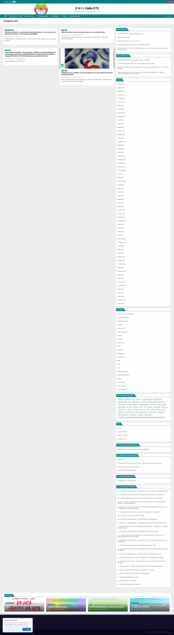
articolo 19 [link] (138, 399)
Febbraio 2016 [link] (121, 256)
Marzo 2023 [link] (120, 152)
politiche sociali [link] (143, 412)
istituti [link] (148, 409)
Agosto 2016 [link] (121, 246)
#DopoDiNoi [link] (120, 399)
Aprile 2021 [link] (120, 174)
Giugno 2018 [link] (121, 228)
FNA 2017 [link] (149, 407)
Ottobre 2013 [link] (121, 303)
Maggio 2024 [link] (121, 127)
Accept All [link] (27, 629)
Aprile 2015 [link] (120, 278)
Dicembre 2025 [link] (121, 98)
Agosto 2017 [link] (121, 231)
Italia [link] (64, 16)
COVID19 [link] (120, 339)
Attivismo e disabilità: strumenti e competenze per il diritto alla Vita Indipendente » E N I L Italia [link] (141, 67)
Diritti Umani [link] (153, 404)
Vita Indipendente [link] (42, 16)
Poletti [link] (137, 412)
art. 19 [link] (133, 399)
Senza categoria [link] (122, 382)
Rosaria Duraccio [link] (20, 36)
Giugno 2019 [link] (121, 195)
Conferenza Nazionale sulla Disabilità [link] (156, 402)
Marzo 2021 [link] (120, 177)
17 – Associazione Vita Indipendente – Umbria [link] (129, 554)
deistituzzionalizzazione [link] (144, 404)
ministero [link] (159, 409)
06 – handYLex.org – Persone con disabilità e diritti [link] (130, 506)
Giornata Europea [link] (122, 357)
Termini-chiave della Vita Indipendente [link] (127, 470)
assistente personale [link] (146, 399)
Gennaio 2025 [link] (121, 109)
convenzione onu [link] (122, 404)
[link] (172, 1)
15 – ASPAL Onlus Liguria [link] (124, 545)
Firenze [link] (141, 407)
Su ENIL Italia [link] (29, 16)
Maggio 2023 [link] (121, 148)
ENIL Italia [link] (135, 407)
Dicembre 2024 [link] (121, 112)
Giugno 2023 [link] (121, 145)
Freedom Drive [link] (156, 407)
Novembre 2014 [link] (122, 285)
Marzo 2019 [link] (120, 206)
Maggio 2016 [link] (121, 249)
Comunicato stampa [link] (15, 16)
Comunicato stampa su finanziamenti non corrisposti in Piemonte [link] (134, 44)
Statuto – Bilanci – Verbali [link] (148, 63)
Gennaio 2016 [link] (121, 260)
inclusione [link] (129, 409)
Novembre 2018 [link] (122, 220)
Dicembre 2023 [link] (121, 134)
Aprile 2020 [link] (120, 188)
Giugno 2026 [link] (121, 84)
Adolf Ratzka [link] (127, 399)
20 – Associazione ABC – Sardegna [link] (126, 566)
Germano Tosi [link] (164, 407)
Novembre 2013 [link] (122, 300)
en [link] (127, 407)
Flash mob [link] (120, 349)
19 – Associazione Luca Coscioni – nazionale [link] (129, 561)
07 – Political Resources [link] (124, 512)
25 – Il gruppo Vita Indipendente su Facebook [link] (129, 584)
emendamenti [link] (121, 342)
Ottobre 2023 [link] (121, 138)
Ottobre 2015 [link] (121, 267)
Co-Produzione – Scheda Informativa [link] (127, 480)
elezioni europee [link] (121, 407)
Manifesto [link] (147, 60)
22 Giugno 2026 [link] (11, 609)
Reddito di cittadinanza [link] (123, 375)
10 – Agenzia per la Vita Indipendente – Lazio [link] (129, 522)
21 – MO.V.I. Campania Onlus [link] (125, 569)
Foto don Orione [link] (135, 73)
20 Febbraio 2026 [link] (136, 609)
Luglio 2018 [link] (120, 224)
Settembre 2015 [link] (122, 271)
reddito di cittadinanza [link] (123, 414)
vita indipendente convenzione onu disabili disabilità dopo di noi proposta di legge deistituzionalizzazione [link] (141, 417)
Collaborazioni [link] (121, 328)
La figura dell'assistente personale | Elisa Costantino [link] (131, 60)
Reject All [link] (18, 629)
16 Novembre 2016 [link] (67, 34)
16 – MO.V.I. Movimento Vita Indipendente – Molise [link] (130, 548)
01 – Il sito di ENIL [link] (122, 491)
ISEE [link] (119, 360)
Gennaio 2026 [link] (121, 94)
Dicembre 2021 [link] (121, 166)
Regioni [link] (120, 378)
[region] (18, 625)
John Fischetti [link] (77, 77)
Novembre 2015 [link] (122, 264)
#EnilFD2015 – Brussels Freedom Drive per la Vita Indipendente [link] (134, 449)
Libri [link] (9, 50)
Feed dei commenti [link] (122, 435)
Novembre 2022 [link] (122, 163)
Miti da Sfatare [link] (121, 459)
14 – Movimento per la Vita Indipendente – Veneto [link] (130, 540)
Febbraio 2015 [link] (121, 282)
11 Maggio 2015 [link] (10, 58)
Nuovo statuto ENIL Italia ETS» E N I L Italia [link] (129, 63)
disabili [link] (159, 404)
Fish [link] (145, 407)
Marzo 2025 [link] (120, 105)
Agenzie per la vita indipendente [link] (126, 313)
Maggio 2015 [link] (121, 274)
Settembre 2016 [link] (122, 242)
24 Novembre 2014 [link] (67, 77)
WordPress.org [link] (121, 439)
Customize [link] (9, 629)
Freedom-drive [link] (121, 353)
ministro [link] (164, 409)
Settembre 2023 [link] (122, 141)
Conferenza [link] (144, 402)
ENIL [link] (119, 346)
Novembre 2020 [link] (122, 181)
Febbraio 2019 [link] (121, 210)
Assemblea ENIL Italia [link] (123, 317)
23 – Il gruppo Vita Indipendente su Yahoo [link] (128, 577)
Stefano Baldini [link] (133, 414)
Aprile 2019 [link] (120, 202)
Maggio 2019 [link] (121, 199)
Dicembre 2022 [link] (121, 159)
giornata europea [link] (122, 409)
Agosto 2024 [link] (121, 120)
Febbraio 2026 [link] (121, 91)
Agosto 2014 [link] (121, 289)
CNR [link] (129, 402)
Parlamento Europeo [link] (123, 371)
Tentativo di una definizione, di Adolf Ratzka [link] (128, 466)
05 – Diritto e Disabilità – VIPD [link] (125, 501)
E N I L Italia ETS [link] (87, 8)
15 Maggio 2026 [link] (94, 609)
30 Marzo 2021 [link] (9, 36)
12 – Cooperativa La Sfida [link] (124, 531)
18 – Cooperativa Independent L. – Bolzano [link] (128, 557)
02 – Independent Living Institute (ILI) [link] (127, 494)
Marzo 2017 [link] (120, 235)
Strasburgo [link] (140, 414)
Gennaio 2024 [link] (121, 130)
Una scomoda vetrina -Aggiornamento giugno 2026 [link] (130, 33)
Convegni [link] (120, 335)
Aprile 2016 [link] (120, 253)
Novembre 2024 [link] (122, 116)
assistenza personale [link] (123, 321)
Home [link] (149, 632)
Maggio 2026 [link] (121, 87)
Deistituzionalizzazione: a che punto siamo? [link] (128, 41)
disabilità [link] (164, 404)
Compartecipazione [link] (136, 402)
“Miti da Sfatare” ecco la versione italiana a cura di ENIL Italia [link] (83, 32)
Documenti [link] (55, 16)
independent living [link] (137, 409)
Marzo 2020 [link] (120, 192)
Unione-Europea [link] (75, 16)
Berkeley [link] (120, 324)
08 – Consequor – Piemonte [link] (125, 515)
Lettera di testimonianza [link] (123, 37)
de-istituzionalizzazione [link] (132, 404)
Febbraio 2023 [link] (121, 156)
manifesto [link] (153, 409)
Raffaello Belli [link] (161, 412)
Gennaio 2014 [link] (121, 296)
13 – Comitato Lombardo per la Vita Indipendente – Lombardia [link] (133, 535)
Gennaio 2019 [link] (121, 213)
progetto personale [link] (152, 412)
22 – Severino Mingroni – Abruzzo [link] (126, 573)
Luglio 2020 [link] (120, 184)
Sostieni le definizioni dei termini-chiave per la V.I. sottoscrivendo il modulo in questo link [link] (139, 463)
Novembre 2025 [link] (122, 102)
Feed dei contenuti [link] (122, 431)
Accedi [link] (119, 428)
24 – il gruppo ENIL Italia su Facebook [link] (127, 580)
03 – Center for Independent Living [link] (126, 498)
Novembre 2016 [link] (122, 238)
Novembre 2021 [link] (122, 170)
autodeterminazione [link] (122, 402)
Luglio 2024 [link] (120, 123)
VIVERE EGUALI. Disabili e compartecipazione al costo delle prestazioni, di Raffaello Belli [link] (87, 73)
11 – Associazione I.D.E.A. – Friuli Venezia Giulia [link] (130, 526)
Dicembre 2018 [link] (121, 217)
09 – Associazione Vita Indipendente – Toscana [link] (129, 519)
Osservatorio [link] (121, 412)
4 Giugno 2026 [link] (52, 609)
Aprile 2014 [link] (120, 292)
